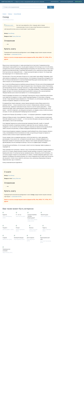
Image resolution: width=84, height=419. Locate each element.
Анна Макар (11, 33)
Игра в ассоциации (67, 1)
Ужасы (14, 36)
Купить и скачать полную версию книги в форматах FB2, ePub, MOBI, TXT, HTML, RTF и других (28, 58)
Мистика (18, 36)
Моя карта (78, 1)
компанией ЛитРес (16, 54)
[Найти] (50, 7)
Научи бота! (54, 1)
